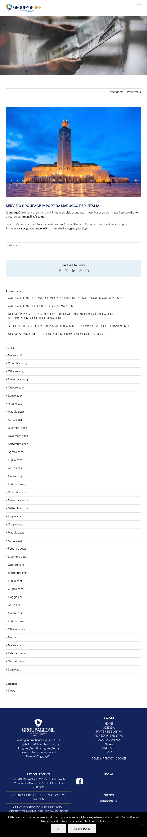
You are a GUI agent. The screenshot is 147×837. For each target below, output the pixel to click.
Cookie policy (82, 828)
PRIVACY (108, 758)
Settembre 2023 (18, 443)
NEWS (109, 743)
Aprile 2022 (15, 540)
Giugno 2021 (15, 588)
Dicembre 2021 (17, 556)
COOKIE (121, 758)
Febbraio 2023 (17, 484)
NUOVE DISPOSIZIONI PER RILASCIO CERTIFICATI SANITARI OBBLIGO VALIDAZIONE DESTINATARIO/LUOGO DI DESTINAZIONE (38, 811)
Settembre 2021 (18, 572)
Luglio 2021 (15, 580)
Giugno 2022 (15, 524)
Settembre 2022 (18, 508)
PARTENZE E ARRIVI (109, 731)
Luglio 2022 (15, 516)
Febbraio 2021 (16, 621)
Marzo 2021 (15, 613)
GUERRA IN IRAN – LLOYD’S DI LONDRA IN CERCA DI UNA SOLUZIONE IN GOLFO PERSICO (65, 297)
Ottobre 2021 (16, 564)
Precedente (116, 91)
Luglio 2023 (15, 460)
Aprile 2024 (15, 419)
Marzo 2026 (15, 355)
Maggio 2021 (16, 597)
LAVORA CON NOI (108, 739)
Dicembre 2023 (17, 427)
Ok (58, 828)
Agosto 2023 (15, 452)
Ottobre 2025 (16, 371)
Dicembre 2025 (17, 363)
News (11, 690)
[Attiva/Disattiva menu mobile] (139, 6)
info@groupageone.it (43, 752)
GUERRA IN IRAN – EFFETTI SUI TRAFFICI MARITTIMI (41, 306)
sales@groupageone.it (33, 228)
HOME (109, 723)
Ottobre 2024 (16, 387)
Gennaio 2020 (16, 661)
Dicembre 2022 (17, 492)
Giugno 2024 (16, 403)
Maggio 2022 (16, 532)
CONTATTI (108, 747)
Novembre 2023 (18, 435)
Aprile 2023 (15, 468)
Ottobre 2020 (16, 629)
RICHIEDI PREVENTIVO (108, 735)
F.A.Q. (108, 751)
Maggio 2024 (16, 411)
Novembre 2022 (18, 500)
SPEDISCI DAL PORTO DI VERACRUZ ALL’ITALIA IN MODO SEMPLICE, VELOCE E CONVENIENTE (69, 326)
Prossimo (133, 91)
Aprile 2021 (15, 605)
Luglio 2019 (15, 669)
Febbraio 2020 (17, 653)
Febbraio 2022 (17, 548)
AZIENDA (109, 727)
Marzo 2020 (15, 645)
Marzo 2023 (15, 476)
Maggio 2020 (16, 637)
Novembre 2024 (18, 379)
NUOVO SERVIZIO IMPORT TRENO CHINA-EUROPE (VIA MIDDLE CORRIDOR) (56, 334)
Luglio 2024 (15, 395)
